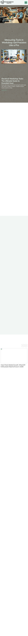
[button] (25, 2)
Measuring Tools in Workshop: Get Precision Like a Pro (14, 42)
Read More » (4, 90)
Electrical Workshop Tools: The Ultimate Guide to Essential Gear (12, 80)
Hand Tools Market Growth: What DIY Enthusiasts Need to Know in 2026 (13, 366)
